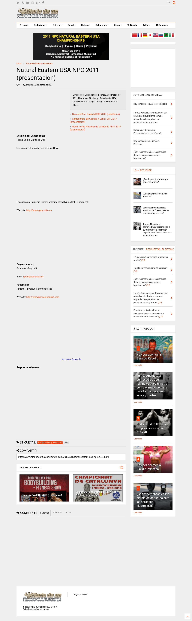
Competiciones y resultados (39, 63)
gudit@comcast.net (33, 276)
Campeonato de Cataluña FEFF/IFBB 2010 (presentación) (95, 494)
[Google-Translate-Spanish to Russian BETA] (160, 37)
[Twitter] (17, 3)
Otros (117, 25)
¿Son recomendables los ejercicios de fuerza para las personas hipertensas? (156, 210)
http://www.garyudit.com (39, 210)
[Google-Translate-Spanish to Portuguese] (166, 37)
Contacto (163, 25)
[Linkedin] (27, 3)
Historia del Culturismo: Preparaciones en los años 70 (152, 428)
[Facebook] (43, 3)
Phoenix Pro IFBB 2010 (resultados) (42, 495)
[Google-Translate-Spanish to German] (145, 37)
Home (24, 25)
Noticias (85, 25)
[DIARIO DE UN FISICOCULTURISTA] (37, 17)
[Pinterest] (23, 3)
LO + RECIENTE (143, 170)
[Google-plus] (38, 3)
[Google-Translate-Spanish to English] (155, 37)
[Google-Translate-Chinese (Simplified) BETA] (134, 37)
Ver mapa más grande (71, 359)
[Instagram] (32, 3)
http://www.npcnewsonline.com (42, 297)
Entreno (56, 25)
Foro (147, 25)
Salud (71, 25)
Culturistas (101, 25)
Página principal (80, 594)
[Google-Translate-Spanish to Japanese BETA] (150, 37)
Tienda (133, 25)
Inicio (18, 63)
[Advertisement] (121, 13)
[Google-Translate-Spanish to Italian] (171, 37)
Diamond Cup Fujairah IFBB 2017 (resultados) (96, 114)
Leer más (138, 365)
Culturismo (39, 25)
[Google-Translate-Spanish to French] (139, 37)
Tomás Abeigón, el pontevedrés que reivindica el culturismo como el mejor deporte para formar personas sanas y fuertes (157, 229)
